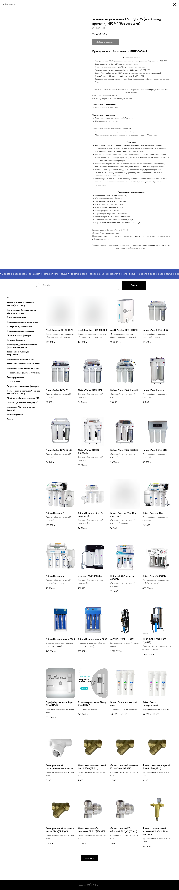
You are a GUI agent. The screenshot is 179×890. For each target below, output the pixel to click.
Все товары (10, 4)
